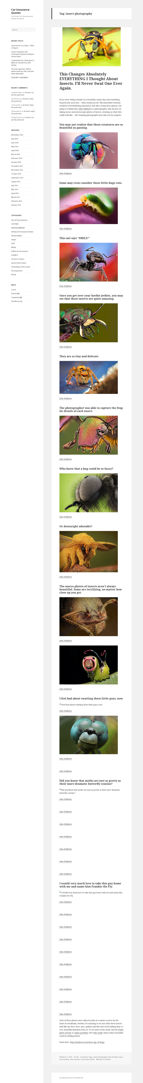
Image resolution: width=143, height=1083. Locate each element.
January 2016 (16, 162)
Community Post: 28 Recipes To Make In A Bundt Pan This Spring (22, 62)
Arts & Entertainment (19, 220)
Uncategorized (16, 271)
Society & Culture (17, 259)
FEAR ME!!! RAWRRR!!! (19, 77)
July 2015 (14, 185)
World (13, 275)
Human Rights (16, 236)
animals (85, 1057)
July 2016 (14, 139)
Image (13, 239)
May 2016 (14, 146)
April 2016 (15, 150)
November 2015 (17, 170)
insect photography (100, 1057)
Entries (15, 293)
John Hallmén (85, 109)
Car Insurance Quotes (20, 11)
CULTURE (14, 224)
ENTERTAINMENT (18, 228)
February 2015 (16, 201)
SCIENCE (14, 255)
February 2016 (16, 158)
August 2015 (15, 182)
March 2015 (15, 197)
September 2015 (17, 178)
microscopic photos (88, 1059)
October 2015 (16, 174)
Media (13, 247)
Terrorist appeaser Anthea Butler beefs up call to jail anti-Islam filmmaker (22, 71)
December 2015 (17, 166)
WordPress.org (16, 301)
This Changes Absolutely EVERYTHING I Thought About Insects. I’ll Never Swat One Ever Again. (90, 81)
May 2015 (14, 189)
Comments (16, 297)
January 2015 (16, 205)
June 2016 (15, 143)
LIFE (13, 243)
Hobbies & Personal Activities (22, 232)
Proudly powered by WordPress (71, 1078)
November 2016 (17, 135)
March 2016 (15, 154)
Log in (13, 290)
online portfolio (81, 1033)
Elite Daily (97, 1033)
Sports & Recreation (18, 263)
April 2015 (15, 193)
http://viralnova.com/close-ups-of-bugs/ (87, 1042)
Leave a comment (104, 1059)
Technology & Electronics (20, 267)
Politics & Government (19, 251)
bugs (90, 1057)
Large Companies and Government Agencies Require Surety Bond (22, 54)
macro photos (75, 1059)
